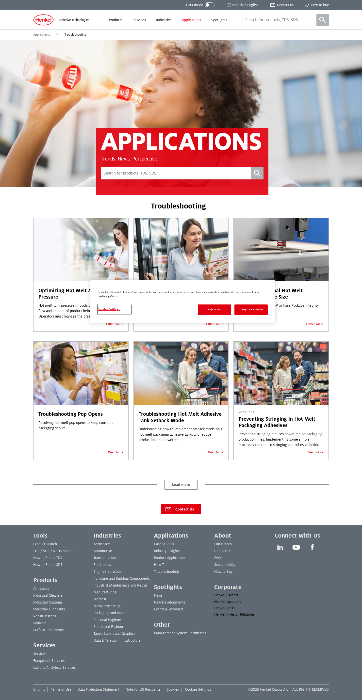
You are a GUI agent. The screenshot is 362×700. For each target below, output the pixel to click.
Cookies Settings (198, 689)
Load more (181, 485)
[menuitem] (116, 20)
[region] (182, 301)
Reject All (214, 309)
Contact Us (184, 509)
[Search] (322, 20)
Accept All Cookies (251, 309)
